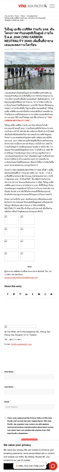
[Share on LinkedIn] (26, 294)
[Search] (44, 6)
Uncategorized (22, 49)
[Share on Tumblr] (33, 294)
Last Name (8, 387)
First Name (8, 372)
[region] (29, 456)
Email (6, 402)
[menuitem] (44, 6)
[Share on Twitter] (14, 294)
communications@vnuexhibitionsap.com (21, 277)
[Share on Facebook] (8, 294)
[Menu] (51, 6)
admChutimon (35, 49)
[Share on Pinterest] (20, 294)
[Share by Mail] (51, 294)
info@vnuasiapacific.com (21, 344)
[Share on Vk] (39, 294)
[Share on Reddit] (45, 294)
